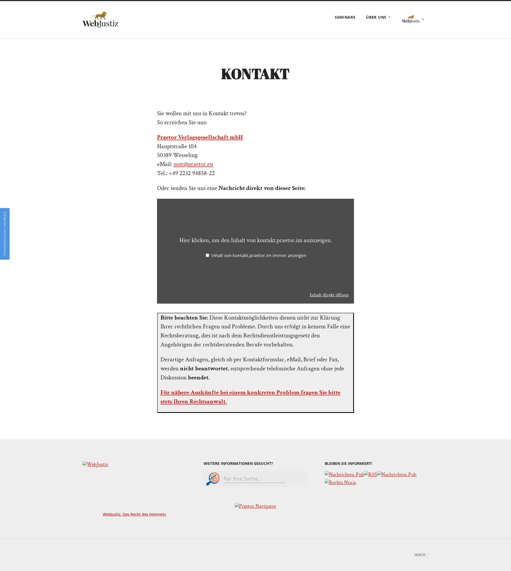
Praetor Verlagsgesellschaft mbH (200, 137)
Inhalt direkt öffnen (329, 295)
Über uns (376, 17)
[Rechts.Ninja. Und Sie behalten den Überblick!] (340, 482)
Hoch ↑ (421, 554)
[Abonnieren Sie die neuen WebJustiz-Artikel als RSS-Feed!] (370, 474)
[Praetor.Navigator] (255, 506)
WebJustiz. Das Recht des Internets (134, 514)
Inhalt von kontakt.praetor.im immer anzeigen (258, 255)
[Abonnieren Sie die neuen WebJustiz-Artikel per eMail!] (344, 474)
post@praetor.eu (193, 164)
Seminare (345, 17)
